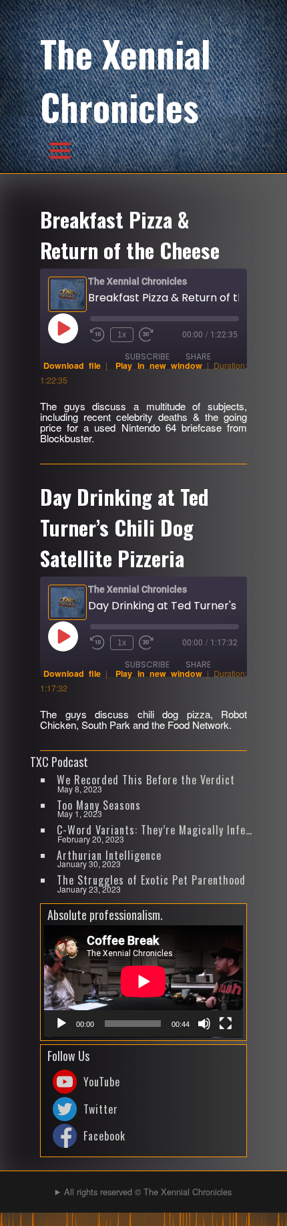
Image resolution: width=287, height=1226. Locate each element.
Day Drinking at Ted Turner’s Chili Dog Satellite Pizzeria (124, 527)
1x (121, 334)
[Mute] (204, 1023)
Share (198, 356)
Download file (72, 365)
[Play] (61, 1023)
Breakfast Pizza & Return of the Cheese (130, 234)
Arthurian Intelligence (109, 855)
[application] (143, 981)
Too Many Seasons (99, 805)
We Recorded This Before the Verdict (146, 779)
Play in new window (158, 365)
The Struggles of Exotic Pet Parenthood (151, 880)
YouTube (101, 1082)
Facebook (104, 1136)
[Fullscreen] (225, 1023)
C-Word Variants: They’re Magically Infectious (155, 829)
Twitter (100, 1109)
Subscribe (147, 356)
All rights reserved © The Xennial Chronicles (148, 1191)
